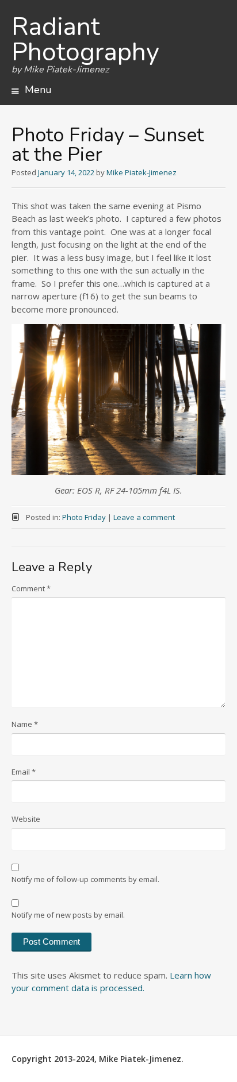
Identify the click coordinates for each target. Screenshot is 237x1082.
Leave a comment (144, 517)
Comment (31, 588)
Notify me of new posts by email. (68, 915)
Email (24, 772)
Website (26, 819)
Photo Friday (84, 517)
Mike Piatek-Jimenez (141, 172)
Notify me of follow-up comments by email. (85, 879)
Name (25, 724)
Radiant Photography (85, 40)
